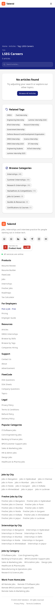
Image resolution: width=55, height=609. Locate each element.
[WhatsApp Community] (4, 239)
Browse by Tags (8, 343)
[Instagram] (39, 239)
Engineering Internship (15, 120)
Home (4, 46)
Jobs (3, 279)
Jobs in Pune (7, 482)
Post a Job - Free (9, 309)
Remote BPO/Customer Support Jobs (18, 587)
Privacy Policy (7, 405)
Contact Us (6, 359)
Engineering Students (15, 148)
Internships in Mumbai (12, 536)
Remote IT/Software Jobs (29, 584)
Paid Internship (21, 115)
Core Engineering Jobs (12, 434)
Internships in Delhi (33, 536)
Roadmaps (6, 292)
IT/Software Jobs (9, 430)
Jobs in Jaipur (27, 489)
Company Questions (11, 389)
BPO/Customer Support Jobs (14, 443)
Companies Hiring (10, 347)
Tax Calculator (8, 297)
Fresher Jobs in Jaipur (11, 518)
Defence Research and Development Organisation (25, 134)
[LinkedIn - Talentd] (25, 239)
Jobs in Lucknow (42, 489)
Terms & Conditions (10, 409)
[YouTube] (46, 239)
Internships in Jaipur (37, 543)
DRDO (9, 115)
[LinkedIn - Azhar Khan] (18, 239)
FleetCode (6, 274)
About (4, 363)
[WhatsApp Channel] (11, 239)
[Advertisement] (27, 28)
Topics (4, 393)
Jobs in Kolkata (38, 486)
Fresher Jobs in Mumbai (12, 508)
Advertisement (8, 368)
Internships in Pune (33, 533)
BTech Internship (13, 125)
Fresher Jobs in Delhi (34, 508)
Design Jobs (7, 457)
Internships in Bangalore (13, 530)
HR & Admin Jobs (9, 452)
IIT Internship (33, 144)
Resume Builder (9, 270)
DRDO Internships (10, 334)
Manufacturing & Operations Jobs (17, 569)
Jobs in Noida (7, 486)
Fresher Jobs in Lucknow (34, 518)
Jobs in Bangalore (9, 479)
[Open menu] (51, 3)
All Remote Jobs (8, 584)
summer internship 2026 (37, 120)
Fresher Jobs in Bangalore (13, 501)
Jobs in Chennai (45, 479)
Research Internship (31, 125)
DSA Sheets (7, 384)
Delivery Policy (8, 418)
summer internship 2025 (16, 153)
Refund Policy (8, 414)
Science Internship (31, 139)
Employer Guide (9, 318)
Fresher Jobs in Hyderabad (39, 501)
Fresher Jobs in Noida (11, 511)
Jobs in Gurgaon (23, 486)
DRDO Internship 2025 (15, 144)
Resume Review (9, 265)
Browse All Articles (27, 93)
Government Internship (15, 129)
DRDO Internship (13, 139)
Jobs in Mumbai (22, 482)
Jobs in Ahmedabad (10, 489)
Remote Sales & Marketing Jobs (16, 591)
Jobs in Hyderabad (27, 479)
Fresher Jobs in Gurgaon (34, 511)
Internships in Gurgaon (32, 540)
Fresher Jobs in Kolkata (12, 514)
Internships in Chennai (12, 533)
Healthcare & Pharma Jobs (13, 461)
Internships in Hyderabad (37, 530)
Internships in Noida (11, 540)
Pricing (5, 313)
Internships (7, 283)
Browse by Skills (9, 338)
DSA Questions (8, 380)
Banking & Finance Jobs (12, 439)
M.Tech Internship (33, 148)
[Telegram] (32, 239)
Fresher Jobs (7, 288)
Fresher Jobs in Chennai (12, 504)
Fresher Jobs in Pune (34, 504)
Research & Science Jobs (12, 572)
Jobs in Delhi (36, 482)
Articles (12, 46)
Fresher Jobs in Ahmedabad (36, 514)
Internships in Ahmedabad (14, 543)
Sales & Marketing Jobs (12, 448)
